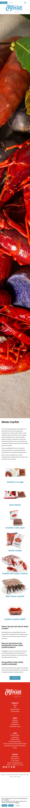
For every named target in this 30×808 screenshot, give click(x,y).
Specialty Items (15, 709)
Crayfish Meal (15, 711)
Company (15, 720)
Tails (15, 707)
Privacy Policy (15, 735)
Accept (4, 805)
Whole (15, 705)
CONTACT (15, 754)
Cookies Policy (15, 739)
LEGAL (15, 733)
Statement (15, 722)
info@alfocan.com (17, 763)
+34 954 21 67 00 (17, 765)
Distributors (15, 756)
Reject (11, 805)
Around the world (15, 726)
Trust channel (15, 760)
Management (15, 724)
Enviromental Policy (15, 741)
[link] (10, 2)
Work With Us (15, 758)
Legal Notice (15, 737)
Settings (17, 805)
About (15, 718)
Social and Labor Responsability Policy (15, 743)
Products (15, 703)
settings (17, 802)
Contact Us (15, 678)
